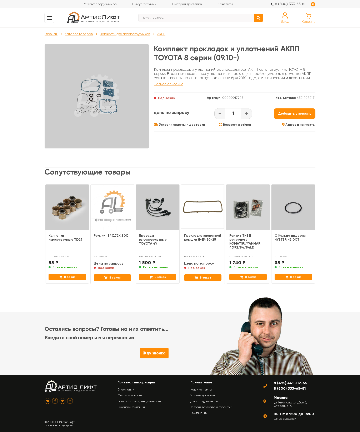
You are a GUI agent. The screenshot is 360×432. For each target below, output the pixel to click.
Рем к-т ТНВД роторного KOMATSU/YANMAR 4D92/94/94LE (244, 241)
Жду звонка (154, 353)
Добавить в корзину (294, 114)
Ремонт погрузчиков (99, 4)
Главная (51, 34)
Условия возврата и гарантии (211, 407)
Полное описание (168, 84)
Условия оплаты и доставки (181, 125)
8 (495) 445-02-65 (290, 383)
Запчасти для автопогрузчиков (125, 34)
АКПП (161, 34)
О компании (126, 389)
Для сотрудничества (204, 401)
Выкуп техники (144, 4)
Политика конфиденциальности (139, 401)
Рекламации (199, 412)
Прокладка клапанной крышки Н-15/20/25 (202, 237)
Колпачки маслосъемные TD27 (65, 237)
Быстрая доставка (187, 4)
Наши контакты (201, 389)
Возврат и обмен (236, 125)
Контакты (225, 4)
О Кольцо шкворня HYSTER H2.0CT (290, 237)
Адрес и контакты (300, 125)
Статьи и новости (130, 395)
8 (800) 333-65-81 (290, 4)
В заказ (69, 277)
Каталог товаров (79, 34)
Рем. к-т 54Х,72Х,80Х (111, 235)
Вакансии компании (131, 407)
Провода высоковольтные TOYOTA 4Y (153, 239)
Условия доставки (202, 395)
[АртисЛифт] (94, 17)
